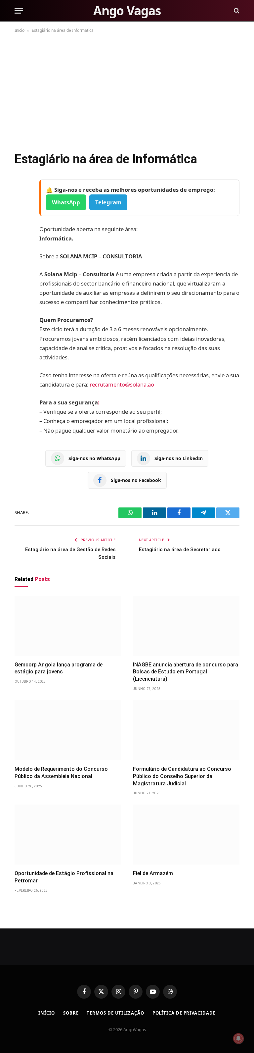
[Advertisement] (127, 90)
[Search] (236, 10)
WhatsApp (66, 202)
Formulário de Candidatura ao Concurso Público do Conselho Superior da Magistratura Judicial (182, 776)
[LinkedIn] (21, 235)
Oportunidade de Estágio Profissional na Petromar (64, 877)
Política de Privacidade (184, 1013)
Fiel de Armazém (153, 873)
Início (19, 30)
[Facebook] (21, 201)
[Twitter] (21, 218)
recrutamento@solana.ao (122, 384)
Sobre (71, 1013)
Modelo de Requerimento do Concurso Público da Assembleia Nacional (61, 772)
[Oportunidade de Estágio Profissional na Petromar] (68, 835)
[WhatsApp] (21, 269)
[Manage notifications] (238, 1038)
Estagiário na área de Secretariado (180, 550)
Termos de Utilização (115, 1013)
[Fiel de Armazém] (186, 835)
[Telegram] (21, 252)
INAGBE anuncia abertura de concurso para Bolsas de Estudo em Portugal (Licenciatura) (185, 671)
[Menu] (19, 10)
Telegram (108, 202)
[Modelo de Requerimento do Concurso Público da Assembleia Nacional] (68, 730)
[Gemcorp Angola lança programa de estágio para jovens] (68, 626)
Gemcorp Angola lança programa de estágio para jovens (59, 668)
